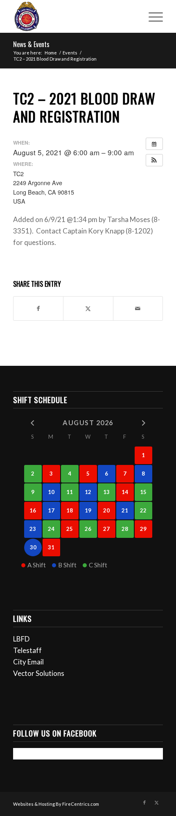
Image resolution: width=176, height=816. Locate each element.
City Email (28, 661)
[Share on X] (88, 308)
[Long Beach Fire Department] (73, 16)
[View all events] (154, 144)
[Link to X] (157, 802)
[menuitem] (151, 16)
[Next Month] (143, 422)
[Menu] (151, 16)
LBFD (21, 639)
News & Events (31, 44)
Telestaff (27, 650)
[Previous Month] (33, 422)
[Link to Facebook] (144, 802)
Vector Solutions (38, 673)
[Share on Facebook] (38, 308)
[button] (154, 160)
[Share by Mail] (137, 308)
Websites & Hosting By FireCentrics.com (56, 804)
